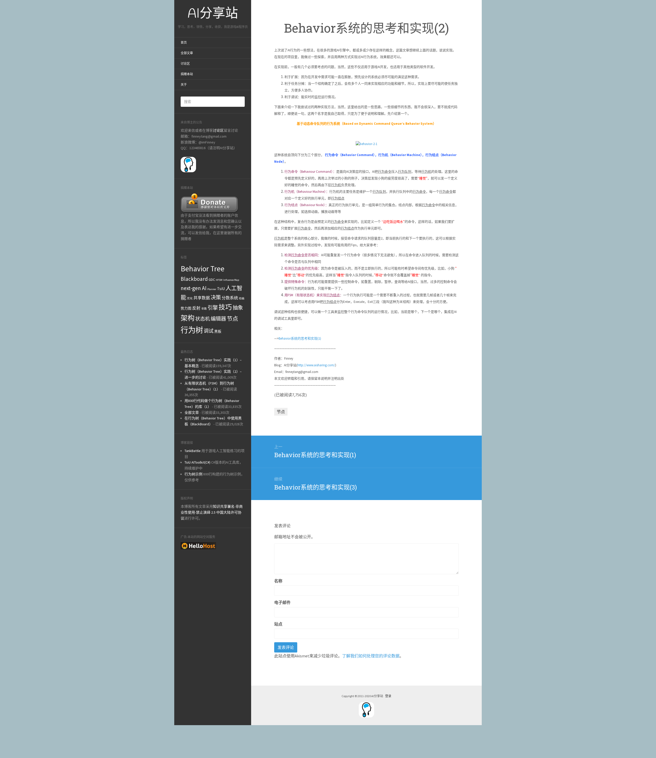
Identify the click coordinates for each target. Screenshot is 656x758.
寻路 (204, 308)
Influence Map (231, 280)
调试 (208, 331)
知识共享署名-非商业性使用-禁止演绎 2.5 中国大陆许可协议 (212, 512)
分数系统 (230, 297)
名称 (278, 580)
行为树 (192, 330)
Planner (211, 289)
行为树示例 (193, 474)
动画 (241, 298)
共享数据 (201, 297)
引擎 (213, 307)
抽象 (238, 307)
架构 (187, 318)
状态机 (202, 319)
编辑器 (218, 318)
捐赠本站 (187, 74)
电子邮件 (282, 602)
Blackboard (194, 278)
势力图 (186, 308)
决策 (216, 297)
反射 (196, 308)
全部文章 (187, 53)
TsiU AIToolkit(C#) (197, 462)
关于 (184, 85)
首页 (184, 42)
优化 (190, 298)
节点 (232, 318)
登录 (388, 696)
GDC (212, 279)
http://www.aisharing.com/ (316, 365)
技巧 (225, 307)
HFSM (219, 280)
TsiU (221, 288)
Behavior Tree (202, 268)
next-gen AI (194, 288)
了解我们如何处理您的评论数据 (370, 655)
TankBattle (192, 450)
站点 (278, 624)
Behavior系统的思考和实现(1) (300, 338)
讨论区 (185, 63)
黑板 (217, 331)
